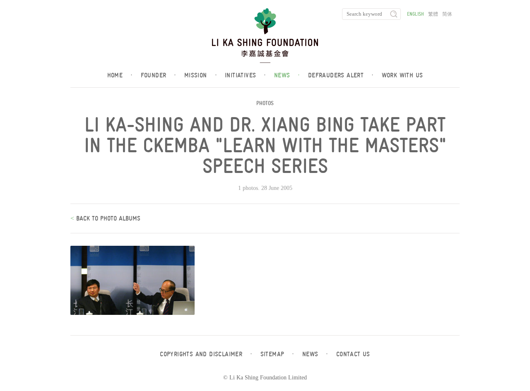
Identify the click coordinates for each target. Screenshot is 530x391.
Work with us (402, 75)
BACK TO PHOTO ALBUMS (107, 218)
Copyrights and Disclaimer (206, 354)
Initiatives (245, 75)
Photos (265, 103)
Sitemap (277, 354)
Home (119, 75)
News (287, 75)
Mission (200, 75)
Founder (158, 75)
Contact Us (353, 354)
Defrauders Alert (340, 75)
